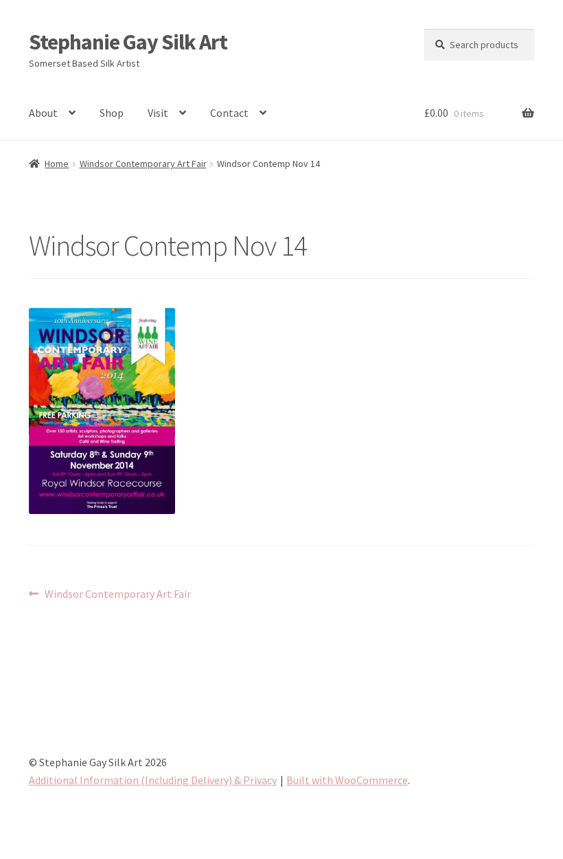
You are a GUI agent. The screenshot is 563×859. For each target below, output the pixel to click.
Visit (158, 113)
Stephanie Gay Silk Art (128, 42)
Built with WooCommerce (347, 780)
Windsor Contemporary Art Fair (143, 163)
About (43, 113)
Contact (229, 113)
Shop (112, 113)
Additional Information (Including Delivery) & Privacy (153, 780)
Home (57, 163)
